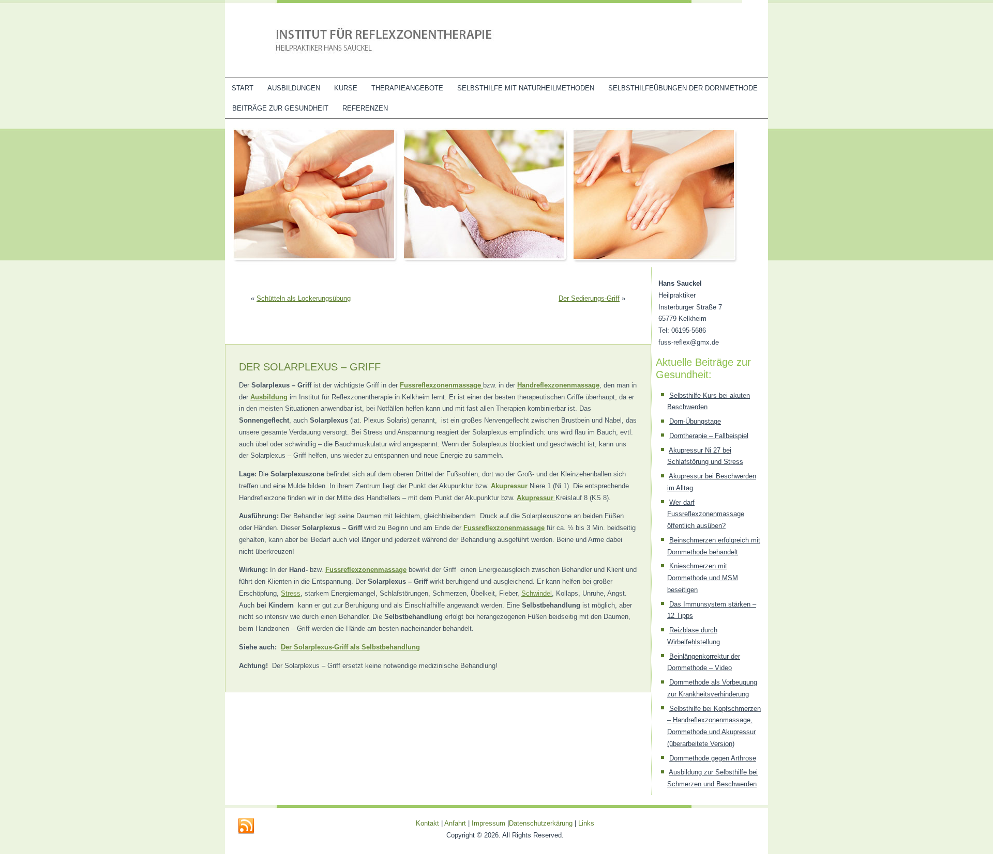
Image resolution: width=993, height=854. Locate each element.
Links (586, 823)
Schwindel (536, 593)
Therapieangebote (407, 88)
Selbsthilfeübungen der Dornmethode (683, 88)
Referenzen (365, 108)
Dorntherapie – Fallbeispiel (708, 436)
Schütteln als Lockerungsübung (304, 298)
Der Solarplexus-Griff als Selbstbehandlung (350, 647)
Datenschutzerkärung (542, 823)
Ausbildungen (293, 88)
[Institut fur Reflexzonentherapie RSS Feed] (246, 826)
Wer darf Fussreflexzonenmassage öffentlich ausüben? (705, 514)
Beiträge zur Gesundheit (280, 108)
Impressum (488, 823)
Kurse (345, 88)
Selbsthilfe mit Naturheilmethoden (525, 88)
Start (242, 88)
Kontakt (427, 823)
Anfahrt (455, 823)
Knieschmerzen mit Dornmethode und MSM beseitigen (702, 578)
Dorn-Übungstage (695, 421)
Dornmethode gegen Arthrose (712, 758)
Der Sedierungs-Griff (589, 298)
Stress (290, 593)
